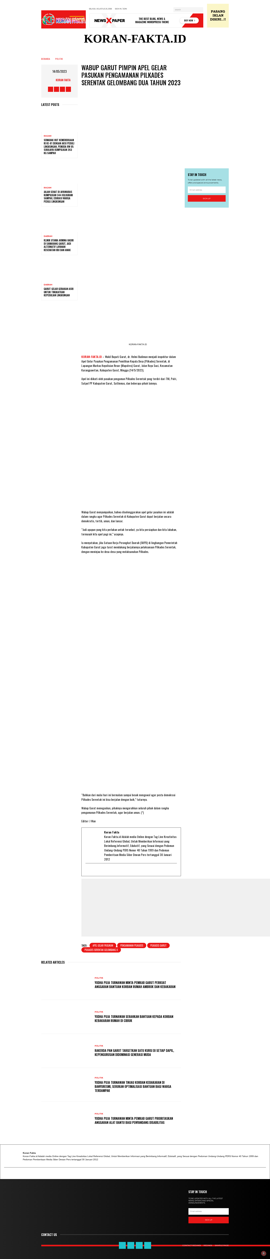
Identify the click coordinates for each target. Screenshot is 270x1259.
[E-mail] (88, 870)
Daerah (48, 236)
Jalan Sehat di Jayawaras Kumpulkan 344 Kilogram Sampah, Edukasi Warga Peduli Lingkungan (58, 196)
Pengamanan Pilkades (131, 945)
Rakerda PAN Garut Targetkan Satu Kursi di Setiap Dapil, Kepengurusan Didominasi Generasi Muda (134, 1052)
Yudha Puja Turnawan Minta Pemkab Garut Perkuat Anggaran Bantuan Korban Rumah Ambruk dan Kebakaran (135, 984)
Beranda (45, 58)
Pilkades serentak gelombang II (101, 950)
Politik (59, 58)
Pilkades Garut (158, 945)
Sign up (207, 198)
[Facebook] (93, 870)
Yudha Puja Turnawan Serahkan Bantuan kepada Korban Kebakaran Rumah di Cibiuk (134, 1018)
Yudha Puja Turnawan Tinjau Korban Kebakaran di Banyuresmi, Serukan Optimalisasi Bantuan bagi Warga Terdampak (133, 1086)
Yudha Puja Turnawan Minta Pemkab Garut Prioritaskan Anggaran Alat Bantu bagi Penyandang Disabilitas (134, 1120)
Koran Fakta (63, 80)
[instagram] (108, 870)
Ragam (47, 136)
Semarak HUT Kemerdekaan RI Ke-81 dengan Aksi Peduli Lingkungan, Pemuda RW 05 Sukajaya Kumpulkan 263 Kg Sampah (59, 146)
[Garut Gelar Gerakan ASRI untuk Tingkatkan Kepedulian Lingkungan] (59, 270)
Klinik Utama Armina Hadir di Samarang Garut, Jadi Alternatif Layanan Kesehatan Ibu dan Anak (59, 245)
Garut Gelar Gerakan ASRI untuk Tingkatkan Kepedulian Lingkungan (58, 292)
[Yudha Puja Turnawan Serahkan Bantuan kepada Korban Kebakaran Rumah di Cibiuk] (66, 1017)
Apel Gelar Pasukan (103, 945)
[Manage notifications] (263, 1253)
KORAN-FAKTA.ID (91, 357)
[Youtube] (103, 870)
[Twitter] (98, 870)
